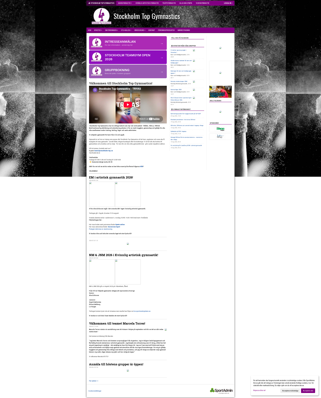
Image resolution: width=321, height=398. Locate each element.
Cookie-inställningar (94, 391)
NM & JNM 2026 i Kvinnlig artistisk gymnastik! (123, 255)
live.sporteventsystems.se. (142, 311)
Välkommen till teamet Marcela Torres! (117, 323)
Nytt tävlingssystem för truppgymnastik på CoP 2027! (186, 114)
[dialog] (284, 385)
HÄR (141, 166)
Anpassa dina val (259, 390)
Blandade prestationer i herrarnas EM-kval (183, 119)
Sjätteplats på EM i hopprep (178, 131)
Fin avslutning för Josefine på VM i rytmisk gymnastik (186, 145)
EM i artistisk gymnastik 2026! (111, 177)
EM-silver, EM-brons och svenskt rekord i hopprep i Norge (187, 125)
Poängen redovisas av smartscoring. (101, 229)
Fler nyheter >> (93, 381)
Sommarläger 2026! (176, 89)
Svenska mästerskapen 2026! (179, 81)
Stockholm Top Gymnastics (102, 3)
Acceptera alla (308, 391)
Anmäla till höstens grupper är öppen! (116, 364)
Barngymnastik (124, 3)
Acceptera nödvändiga (290, 391)
